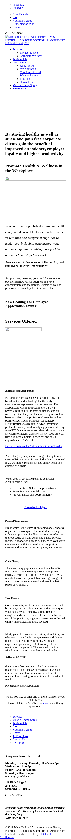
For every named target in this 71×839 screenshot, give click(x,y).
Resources (18, 742)
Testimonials (20, 723)
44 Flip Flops (20, 736)
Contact (17, 27)
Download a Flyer (35, 507)
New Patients (20, 14)
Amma (16, 732)
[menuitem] (39, 14)
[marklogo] (35, 43)
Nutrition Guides (22, 20)
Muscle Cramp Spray (25, 719)
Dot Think (46, 834)
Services (17, 716)
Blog (15, 17)
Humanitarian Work (24, 23)
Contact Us (19, 739)
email (46, 703)
